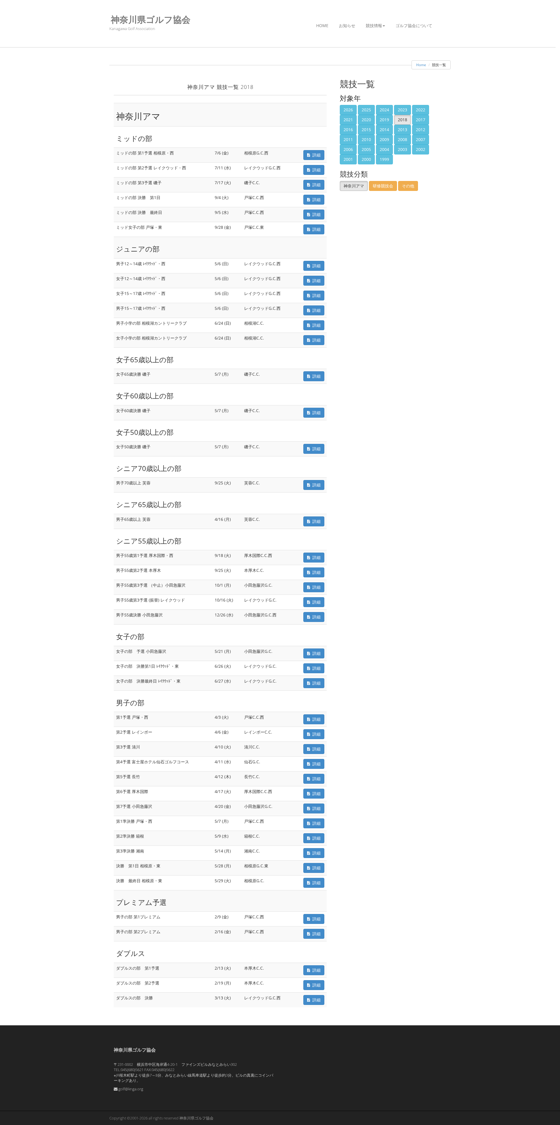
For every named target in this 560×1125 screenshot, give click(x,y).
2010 (366, 139)
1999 (384, 159)
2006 (348, 149)
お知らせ (347, 25)
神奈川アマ (354, 186)
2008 (402, 139)
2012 (420, 129)
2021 (348, 119)
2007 (420, 139)
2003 (402, 149)
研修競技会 (383, 186)
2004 (384, 149)
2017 (420, 119)
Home (322, 25)
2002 (420, 149)
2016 (348, 129)
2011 (348, 139)
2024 (384, 109)
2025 (366, 109)
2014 (384, 129)
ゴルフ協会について (414, 25)
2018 (402, 119)
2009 (384, 139)
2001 (348, 159)
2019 (384, 119)
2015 (366, 129)
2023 (402, 109)
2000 (366, 159)
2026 (348, 109)
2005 (366, 149)
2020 (366, 119)
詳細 (315, 155)
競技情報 (374, 25)
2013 (402, 129)
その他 (408, 186)
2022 (420, 109)
